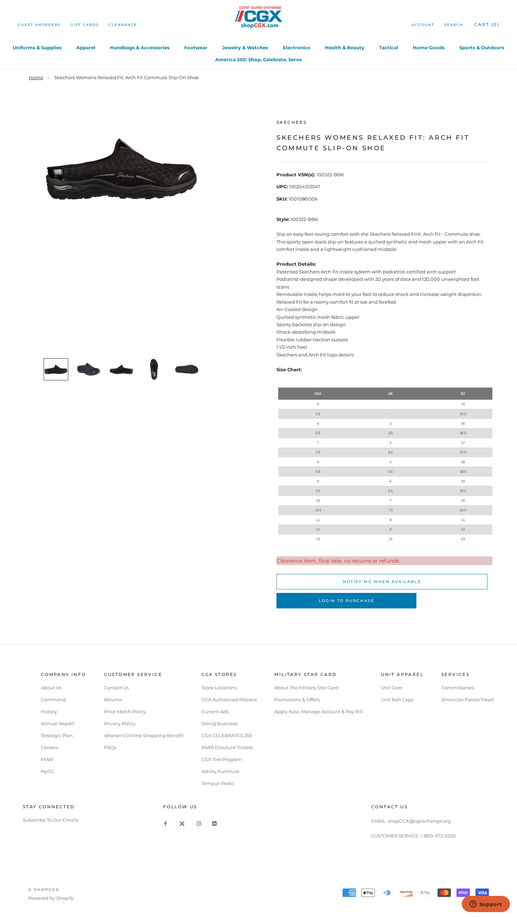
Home (36, 77)
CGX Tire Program (222, 759)
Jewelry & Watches (245, 47)
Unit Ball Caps (397, 699)
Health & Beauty (344, 47)
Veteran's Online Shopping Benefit (144, 735)
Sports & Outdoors (481, 47)
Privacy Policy (119, 723)
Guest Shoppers (39, 25)
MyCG (47, 771)
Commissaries (457, 687)
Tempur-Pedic (218, 783)
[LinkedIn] (214, 823)
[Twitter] (182, 823)
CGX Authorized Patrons (229, 699)
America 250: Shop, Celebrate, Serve (258, 59)
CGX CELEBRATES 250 (227, 735)
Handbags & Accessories (140, 47)
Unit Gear (392, 687)
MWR (47, 759)
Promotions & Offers (297, 699)
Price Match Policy (125, 711)
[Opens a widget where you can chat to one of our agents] (485, 904)
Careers (49, 747)
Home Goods (429, 47)
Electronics (296, 47)
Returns (113, 699)
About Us (51, 687)
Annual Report (57, 723)
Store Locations (219, 687)
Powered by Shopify (51, 898)
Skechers (291, 122)
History (49, 711)
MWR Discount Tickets (227, 747)
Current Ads (215, 711)
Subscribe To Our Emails (50, 819)
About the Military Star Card (306, 687)
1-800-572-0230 (438, 836)
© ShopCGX (43, 889)
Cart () (486, 24)
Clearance (123, 25)
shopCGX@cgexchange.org (419, 821)
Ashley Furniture (221, 771)
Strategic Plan (57, 735)
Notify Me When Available (382, 581)
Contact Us (116, 687)
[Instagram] (199, 823)
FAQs (110, 747)
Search (453, 25)
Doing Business (219, 723)
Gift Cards (84, 25)
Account (422, 25)
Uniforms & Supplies (37, 47)
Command (53, 699)
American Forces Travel (467, 699)
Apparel (85, 47)
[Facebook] (165, 823)
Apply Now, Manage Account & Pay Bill (318, 711)
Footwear (196, 47)
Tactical (388, 47)
